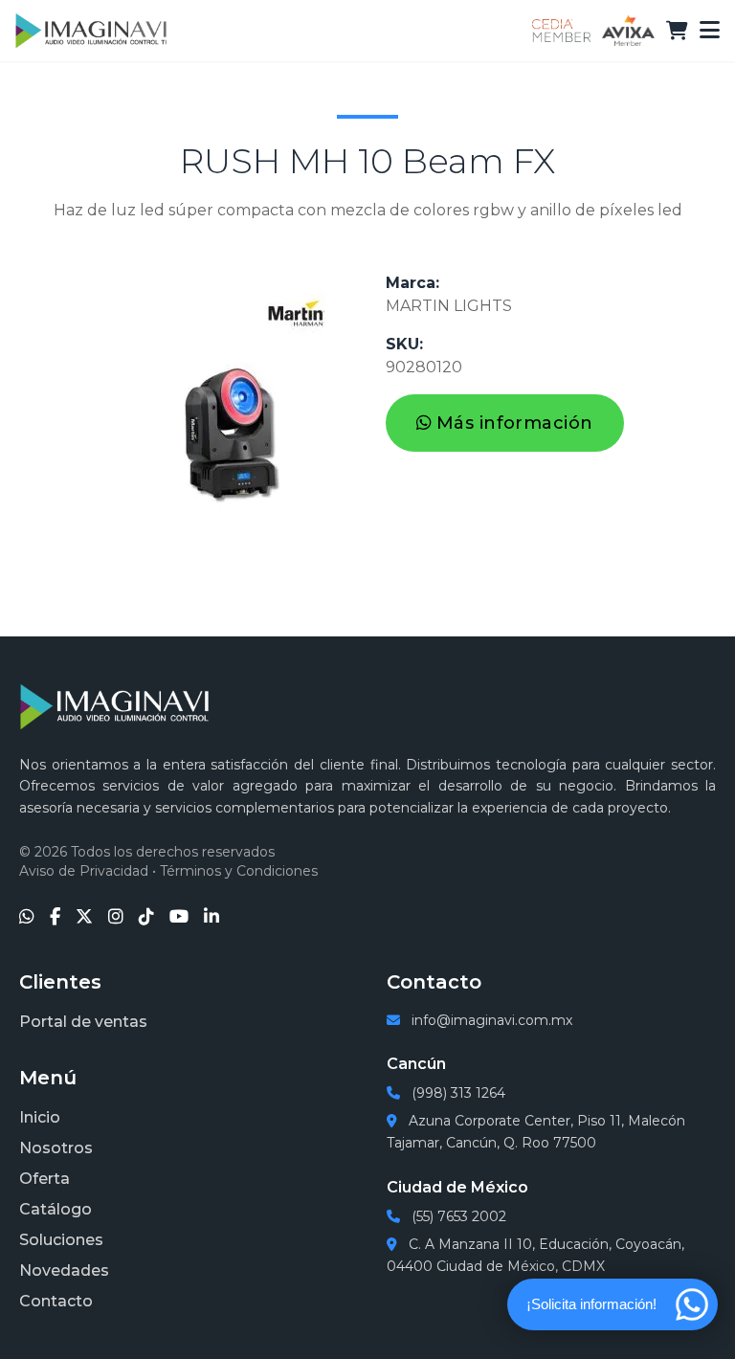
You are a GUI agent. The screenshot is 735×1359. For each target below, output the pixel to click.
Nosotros (56, 1148)
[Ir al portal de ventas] (677, 30)
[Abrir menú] (710, 30)
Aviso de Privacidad (83, 871)
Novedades (64, 1270)
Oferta (44, 1179)
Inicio (39, 1117)
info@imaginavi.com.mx (490, 1020)
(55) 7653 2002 (457, 1216)
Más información (514, 423)
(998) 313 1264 (456, 1093)
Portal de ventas (83, 1022)
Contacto (56, 1301)
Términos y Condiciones (239, 871)
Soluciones (61, 1240)
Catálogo (55, 1209)
